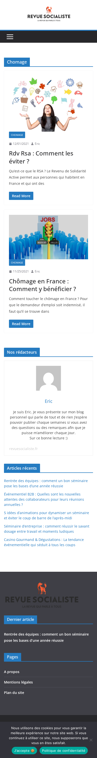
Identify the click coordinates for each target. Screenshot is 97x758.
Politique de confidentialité (63, 751)
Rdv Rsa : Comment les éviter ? (41, 157)
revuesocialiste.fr (23, 448)
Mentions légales (18, 682)
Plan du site (14, 692)
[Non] (90, 739)
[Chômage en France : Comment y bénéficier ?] (48, 237)
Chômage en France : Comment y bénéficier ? (42, 285)
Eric (37, 144)
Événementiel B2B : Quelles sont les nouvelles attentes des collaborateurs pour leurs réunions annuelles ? (44, 499)
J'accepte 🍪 (24, 751)
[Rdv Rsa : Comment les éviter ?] (48, 103)
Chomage (17, 135)
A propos (11, 671)
